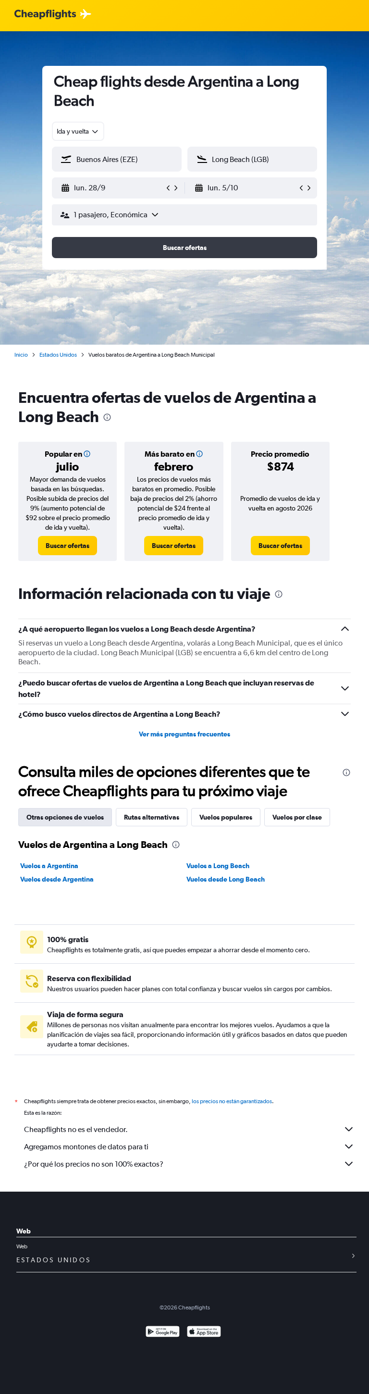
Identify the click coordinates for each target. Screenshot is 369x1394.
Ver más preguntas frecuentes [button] (184, 734)
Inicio (21, 354)
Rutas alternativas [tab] (151, 817)
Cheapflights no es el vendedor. (76, 1129)
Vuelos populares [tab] (225, 817)
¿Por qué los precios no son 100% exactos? (93, 1164)
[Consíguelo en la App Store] (203, 1332)
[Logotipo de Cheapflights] (45, 14)
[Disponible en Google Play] (162, 1332)
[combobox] (78, 131)
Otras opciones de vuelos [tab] (65, 817)
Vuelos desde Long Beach (225, 879)
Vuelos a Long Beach (217, 866)
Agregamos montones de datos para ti (86, 1146)
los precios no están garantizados (232, 1101)
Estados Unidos (58, 354)
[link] (67, 545)
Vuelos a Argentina (49, 866)
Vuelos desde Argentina (57, 879)
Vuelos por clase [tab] (297, 817)
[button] (112, 188)
